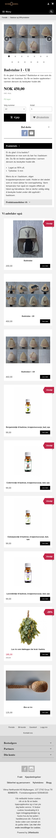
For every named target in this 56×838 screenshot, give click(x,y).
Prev (9, 38)
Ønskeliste (42, 117)
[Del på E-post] (31, 133)
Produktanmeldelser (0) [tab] (16, 202)
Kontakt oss (28, 733)
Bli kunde (22, 727)
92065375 (12, 793)
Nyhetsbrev (38, 782)
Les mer (33, 825)
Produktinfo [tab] (11, 145)
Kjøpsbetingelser (33, 777)
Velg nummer (9, 105)
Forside (4, 17)
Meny (8, 11)
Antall (32, 105)
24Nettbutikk (33, 832)
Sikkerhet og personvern (18, 782)
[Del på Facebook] (25, 133)
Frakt (19, 777)
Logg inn (43, 727)
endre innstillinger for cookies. (28, 827)
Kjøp (17, 117)
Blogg (49, 782)
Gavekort (33, 727)
